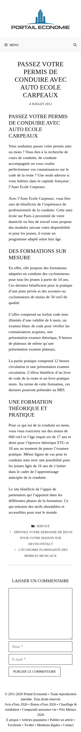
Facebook (14, 725)
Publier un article (61, 720)
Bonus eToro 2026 (43, 704)
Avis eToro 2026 (16, 704)
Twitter (29, 725)
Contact (68, 725)
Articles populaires (34, 720)
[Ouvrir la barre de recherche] (75, 45)
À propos (12, 720)
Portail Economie (35, 694)
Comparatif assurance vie (39, 709)
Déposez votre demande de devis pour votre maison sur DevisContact (43, 538)
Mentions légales (48, 725)
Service (43, 526)
